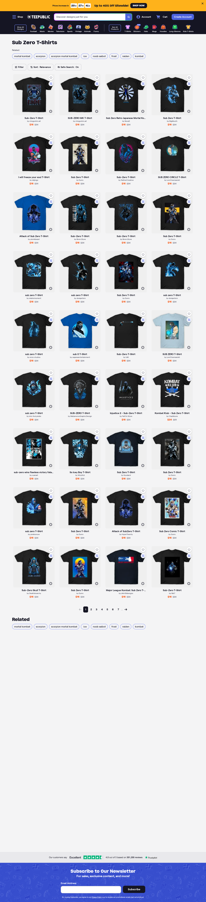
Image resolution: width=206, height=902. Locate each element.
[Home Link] (38, 17)
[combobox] (89, 17)
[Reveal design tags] (50, 111)
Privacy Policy (97, 897)
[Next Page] (125, 609)
